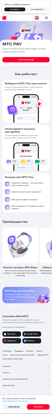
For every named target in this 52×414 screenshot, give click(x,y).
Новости (39, 351)
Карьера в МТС (43, 355)
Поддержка (19, 351)
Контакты (29, 351)
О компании (7, 351)
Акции (4, 355)
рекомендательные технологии (15, 401)
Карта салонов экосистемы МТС (22, 355)
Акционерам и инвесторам (12, 359)
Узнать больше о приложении (13, 327)
